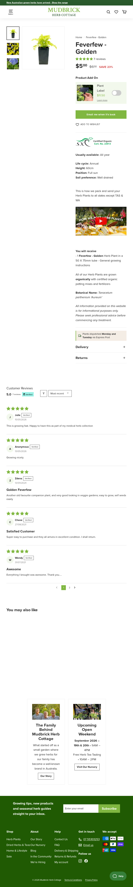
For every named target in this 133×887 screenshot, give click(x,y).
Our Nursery (37, 845)
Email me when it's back (101, 114)
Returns (82, 357)
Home (79, 37)
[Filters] (43, 393)
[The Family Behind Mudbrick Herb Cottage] (46, 712)
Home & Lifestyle (16, 851)
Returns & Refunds (65, 857)
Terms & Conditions (73, 879)
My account (61, 862)
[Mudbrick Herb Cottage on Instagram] (80, 860)
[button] (85, 59)
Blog (33, 851)
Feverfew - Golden (96, 37)
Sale (9, 857)
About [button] (34, 832)
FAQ (57, 845)
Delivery (82, 346)
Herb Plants (13, 839)
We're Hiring (37, 862)
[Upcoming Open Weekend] (87, 712)
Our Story (46, 776)
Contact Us (61, 839)
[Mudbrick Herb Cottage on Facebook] (86, 860)
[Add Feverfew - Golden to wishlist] (32, 623)
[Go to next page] (75, 587)
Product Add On (87, 77)
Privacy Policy (91, 879)
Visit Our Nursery (87, 767)
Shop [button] (9, 832)
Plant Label (100, 88)
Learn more (102, 100)
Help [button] (57, 832)
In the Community (40, 857)
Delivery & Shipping (66, 851)
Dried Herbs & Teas (18, 845)
